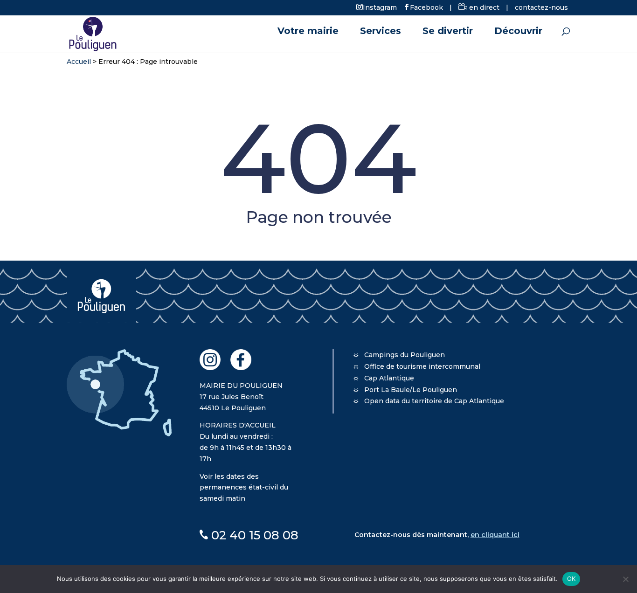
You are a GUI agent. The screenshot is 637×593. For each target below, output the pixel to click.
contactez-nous (541, 7)
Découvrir (518, 32)
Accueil (79, 61)
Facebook (426, 7)
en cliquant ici (495, 535)
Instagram (380, 7)
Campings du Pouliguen (404, 355)
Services (380, 32)
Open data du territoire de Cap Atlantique (434, 401)
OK (571, 578)
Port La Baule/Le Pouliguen (410, 390)
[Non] (625, 579)
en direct (483, 7)
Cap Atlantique (389, 378)
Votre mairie (308, 32)
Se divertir (447, 32)
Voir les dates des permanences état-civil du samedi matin (244, 487)
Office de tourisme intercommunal (422, 366)
